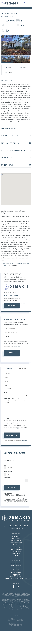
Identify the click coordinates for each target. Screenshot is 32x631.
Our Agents (23, 303)
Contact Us (12, 305)
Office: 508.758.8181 (17, 528)
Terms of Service (8, 441)
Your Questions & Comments (11, 398)
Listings (8, 263)
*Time (5, 392)
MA (13, 263)
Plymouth (19, 263)
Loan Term (6, 457)
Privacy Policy (17, 346)
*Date (5, 385)
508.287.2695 (24, 3)
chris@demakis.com (16, 572)
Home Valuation (16, 538)
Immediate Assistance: (17, 526)
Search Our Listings (16, 547)
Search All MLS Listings (16, 549)
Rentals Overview (16, 553)
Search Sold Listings (16, 551)
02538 (5, 265)
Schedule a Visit (22, 368)
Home (3, 263)
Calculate (12, 487)
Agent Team (16, 544)
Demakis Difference (16, 540)
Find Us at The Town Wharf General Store (17, 578)
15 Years (14, 460)
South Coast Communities (16, 563)
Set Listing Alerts (16, 536)
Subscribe (11, 353)
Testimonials (16, 555)
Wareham (26, 263)
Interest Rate (7, 477)
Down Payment (8, 471)
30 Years (7, 460)
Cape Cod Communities (16, 565)
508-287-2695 (11, 295)
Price (5, 465)
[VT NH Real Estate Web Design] (16, 624)
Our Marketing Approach (16, 542)
